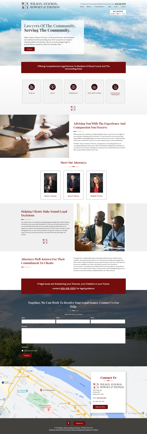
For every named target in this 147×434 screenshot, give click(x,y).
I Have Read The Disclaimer (31, 350)
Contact (123, 6)
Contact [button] (29, 49)
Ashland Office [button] (100, 407)
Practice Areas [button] (99, 6)
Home (82, 6)
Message (24, 326)
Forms (116, 6)
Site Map (59, 430)
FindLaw (95, 430)
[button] (145, 427)
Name (23, 318)
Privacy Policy (66, 430)
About (88, 6)
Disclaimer (25, 347)
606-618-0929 (120, 4)
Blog (109, 6)
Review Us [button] (79, 423)
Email (58, 318)
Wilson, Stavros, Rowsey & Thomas (69, 428)
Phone (92, 318)
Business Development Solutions (81, 430)
